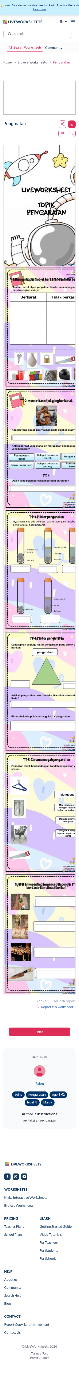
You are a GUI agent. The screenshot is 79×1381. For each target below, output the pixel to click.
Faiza (39, 1084)
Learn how (39, 9)
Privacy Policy (39, 1357)
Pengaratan (37, 1095)
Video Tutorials (51, 1234)
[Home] (22, 21)
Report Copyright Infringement (26, 1324)
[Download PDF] (72, 124)
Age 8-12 (58, 1095)
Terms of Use (39, 1353)
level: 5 (32, 1102)
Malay (47, 1102)
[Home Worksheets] (3, 47)
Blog (7, 1303)
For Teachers (49, 1242)
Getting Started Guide (56, 1226)
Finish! (39, 1032)
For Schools (48, 1258)
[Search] (8, 33)
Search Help (12, 1295)
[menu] (73, 21)
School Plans (13, 1234)
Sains (18, 1095)
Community (12, 1287)
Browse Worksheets (18, 1205)
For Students (49, 1250)
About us (10, 1279)
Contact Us (12, 1332)
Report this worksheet (57, 1007)
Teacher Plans (14, 1226)
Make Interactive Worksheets (25, 1197)
